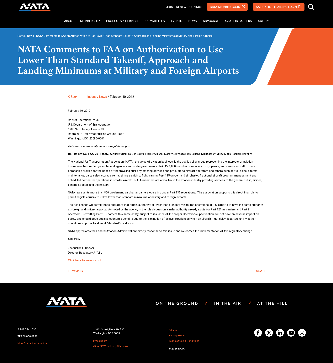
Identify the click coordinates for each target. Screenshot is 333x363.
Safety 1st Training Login (276, 7)
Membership (90, 21)
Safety (263, 21)
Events (176, 21)
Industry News (97, 97)
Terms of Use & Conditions (184, 340)
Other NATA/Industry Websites (110, 346)
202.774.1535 (28, 329)
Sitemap (173, 330)
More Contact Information (32, 343)
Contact (196, 7)
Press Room (100, 340)
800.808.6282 (29, 336)
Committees (155, 21)
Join (169, 7)
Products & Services (122, 21)
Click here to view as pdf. (85, 260)
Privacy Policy (176, 335)
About (69, 21)
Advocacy (211, 21)
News (192, 21)
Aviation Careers (238, 21)
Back (73, 97)
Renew (181, 7)
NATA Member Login (225, 7)
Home (21, 35)
